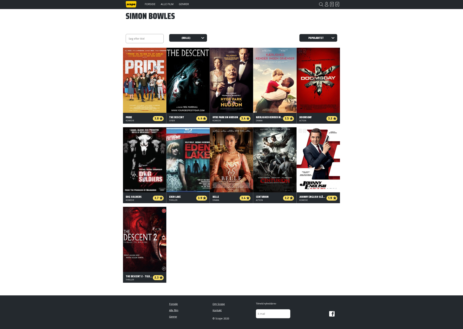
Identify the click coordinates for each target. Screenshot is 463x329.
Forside (150, 4)
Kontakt (217, 310)
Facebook (332, 314)
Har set (337, 4)
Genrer (184, 4)
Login (326, 4)
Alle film (167, 4)
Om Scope (219, 304)
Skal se (332, 4)
